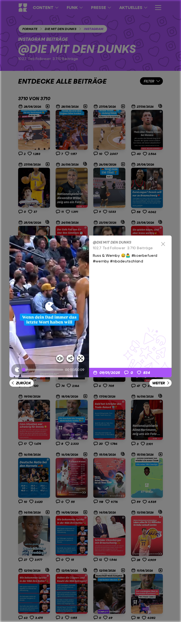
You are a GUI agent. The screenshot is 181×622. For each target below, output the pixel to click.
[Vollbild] (80, 358)
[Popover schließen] (163, 244)
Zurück (23, 383)
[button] (49, 306)
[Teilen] (70, 358)
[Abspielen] (49, 306)
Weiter (158, 383)
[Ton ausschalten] (60, 358)
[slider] (43, 370)
